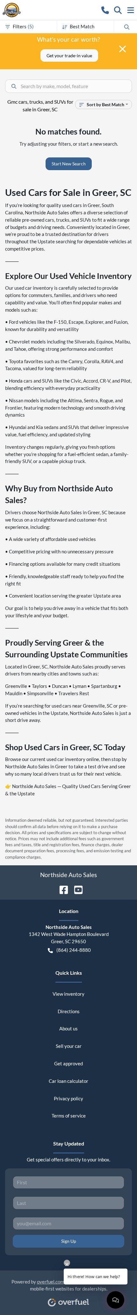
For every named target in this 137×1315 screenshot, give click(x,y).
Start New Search (69, 163)
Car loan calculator (68, 1081)
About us (68, 1028)
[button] (105, 9)
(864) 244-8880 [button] (73, 950)
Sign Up (68, 1241)
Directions (69, 1011)
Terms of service (69, 1115)
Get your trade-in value (69, 55)
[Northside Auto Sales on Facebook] (61, 889)
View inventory (68, 994)
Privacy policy (68, 1098)
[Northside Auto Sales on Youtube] (75, 889)
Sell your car (69, 1046)
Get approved (68, 1063)
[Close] (122, 49)
